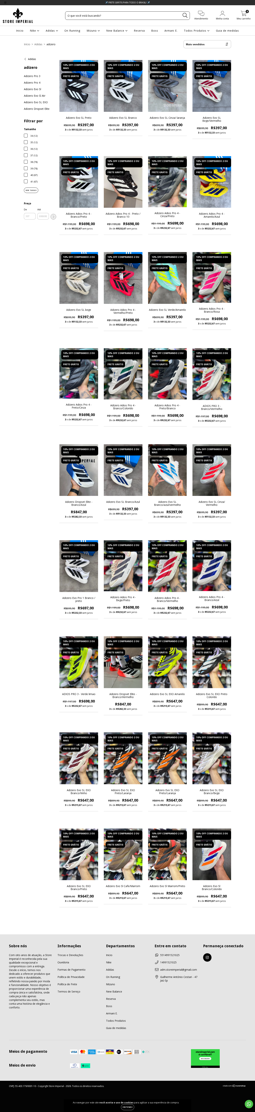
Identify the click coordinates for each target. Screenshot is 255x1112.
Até (39, 209)
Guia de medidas (227, 30)
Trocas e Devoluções (70, 955)
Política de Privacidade (71, 977)
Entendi (128, 1107)
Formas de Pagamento (71, 969)
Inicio (20, 30)
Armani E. (171, 30)
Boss (154, 30)
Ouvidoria (63, 962)
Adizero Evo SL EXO (36, 102)
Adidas (51, 30)
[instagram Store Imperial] (5, 2)
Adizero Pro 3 (32, 76)
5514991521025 (170, 955)
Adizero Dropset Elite (36, 109)
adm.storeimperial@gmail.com (178, 969)
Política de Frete (67, 984)
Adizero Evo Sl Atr (34, 95)
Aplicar (53, 217)
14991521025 (168, 962)
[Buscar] (185, 15)
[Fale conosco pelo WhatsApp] (249, 1104)
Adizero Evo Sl (32, 89)
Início (27, 44)
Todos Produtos (195, 30)
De (25, 209)
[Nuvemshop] (234, 1086)
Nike (33, 30)
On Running (72, 30)
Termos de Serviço (68, 991)
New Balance (115, 30)
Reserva (139, 30)
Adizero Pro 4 (32, 82)
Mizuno (92, 30)
